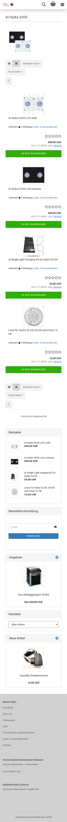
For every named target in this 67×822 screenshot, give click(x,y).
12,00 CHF (34, 682)
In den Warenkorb (33, 153)
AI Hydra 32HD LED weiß (22, 118)
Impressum (9, 720)
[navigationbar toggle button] (62, 4)
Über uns (7, 713)
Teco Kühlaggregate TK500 (33, 594)
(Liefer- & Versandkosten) (45, 127)
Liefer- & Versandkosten (15, 738)
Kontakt (7, 745)
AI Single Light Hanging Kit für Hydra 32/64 (33, 259)
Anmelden (33, 536)
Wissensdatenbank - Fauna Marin (20, 764)
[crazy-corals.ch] (7, 4)
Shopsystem (22, 817)
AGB (5, 726)
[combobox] (31, 63)
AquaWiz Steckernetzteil (33, 675)
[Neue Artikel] (56, 638)
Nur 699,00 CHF (33, 602)
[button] (9, 63)
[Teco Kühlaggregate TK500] (33, 576)
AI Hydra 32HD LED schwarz (24, 188)
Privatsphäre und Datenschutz (18, 732)
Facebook (8, 707)
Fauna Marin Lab (11, 771)
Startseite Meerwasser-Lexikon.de (21, 789)
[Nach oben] (56, 816)
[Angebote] (56, 557)
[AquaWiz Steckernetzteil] (33, 657)
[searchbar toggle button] (43, 4)
